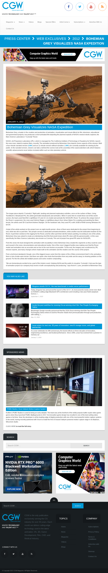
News (63, 532)
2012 (76, 38)
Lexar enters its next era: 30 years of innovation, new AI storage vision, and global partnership (63, 326)
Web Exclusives (52, 38)
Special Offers (51, 22)
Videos (31, 22)
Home (63, 527)
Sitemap (91, 551)
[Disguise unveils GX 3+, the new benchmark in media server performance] (17, 291)
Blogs (40, 22)
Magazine (64, 537)
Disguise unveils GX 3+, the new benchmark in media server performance (60, 286)
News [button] (21, 22)
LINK (30, 146)
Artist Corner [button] (64, 22)
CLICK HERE (11, 426)
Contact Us (10, 29)
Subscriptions (93, 527)
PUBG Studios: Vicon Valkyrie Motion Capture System (26, 409)
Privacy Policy (93, 532)
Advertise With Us (95, 22)
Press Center (17, 38)
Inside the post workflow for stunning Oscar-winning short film (65, 306)
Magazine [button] (10, 22)
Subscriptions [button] (79, 22)
